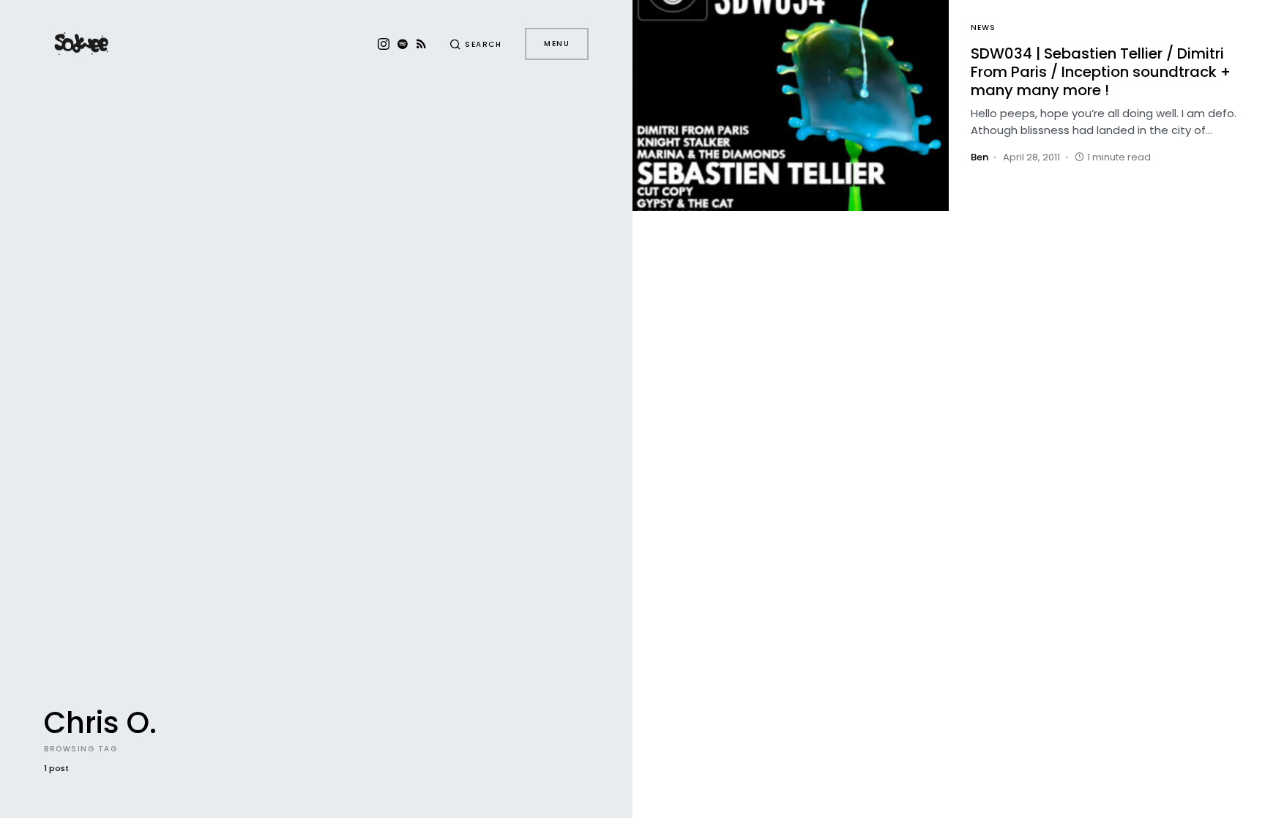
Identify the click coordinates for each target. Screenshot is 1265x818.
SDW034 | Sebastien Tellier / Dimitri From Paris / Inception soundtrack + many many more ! (1101, 71)
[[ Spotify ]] (403, 44)
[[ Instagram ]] (383, 44)
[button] (475, 44)
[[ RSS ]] (421, 44)
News (983, 27)
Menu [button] (557, 43)
